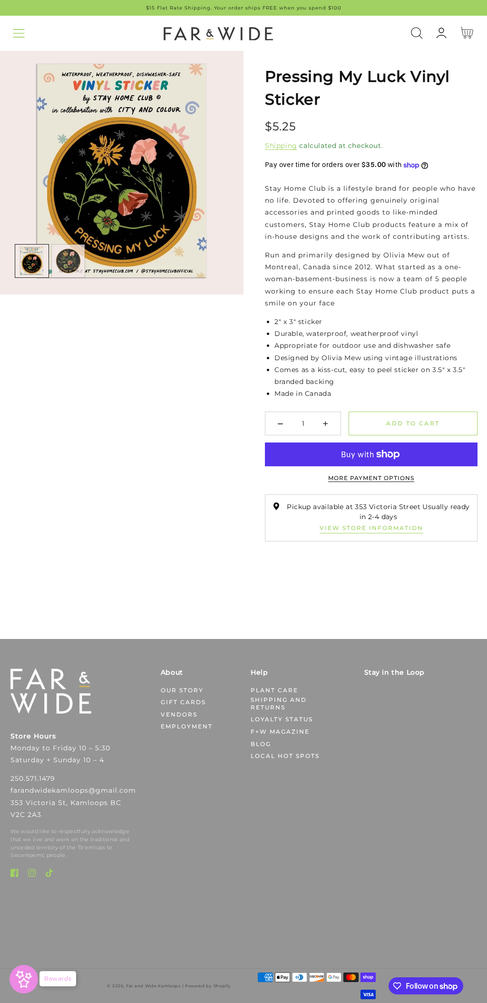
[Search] (417, 33)
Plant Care (274, 690)
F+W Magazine (280, 731)
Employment (187, 726)
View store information (371, 527)
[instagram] (32, 875)
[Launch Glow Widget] (24, 979)
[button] (19, 33)
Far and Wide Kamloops (153, 985)
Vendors (179, 714)
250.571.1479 (32, 778)
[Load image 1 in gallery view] (32, 261)
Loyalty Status (282, 719)
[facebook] (14, 875)
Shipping (281, 145)
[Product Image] (122, 173)
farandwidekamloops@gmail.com (73, 790)
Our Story (182, 690)
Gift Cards (183, 702)
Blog (261, 743)
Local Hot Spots (285, 755)
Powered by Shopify (208, 985)
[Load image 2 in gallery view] (68, 261)
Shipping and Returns (279, 703)
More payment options (371, 478)
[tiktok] (50, 875)
